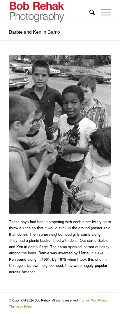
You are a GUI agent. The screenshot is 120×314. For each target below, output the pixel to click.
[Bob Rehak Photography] (50, 12)
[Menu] (103, 12)
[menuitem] (89, 12)
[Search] (89, 12)
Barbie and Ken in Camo (34, 32)
